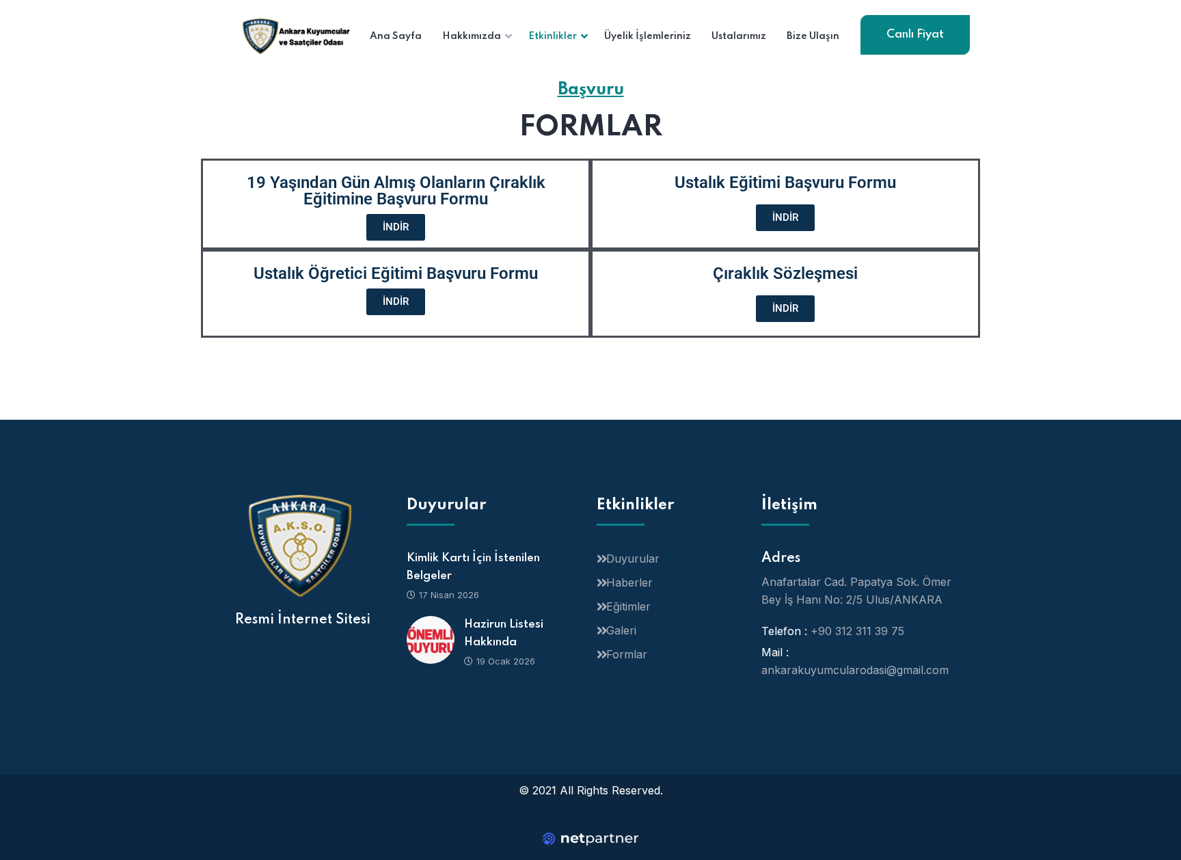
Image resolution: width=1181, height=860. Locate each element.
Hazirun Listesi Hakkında (503, 633)
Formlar (626, 654)
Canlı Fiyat (915, 34)
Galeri (621, 630)
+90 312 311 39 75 (857, 631)
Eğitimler (628, 606)
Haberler (629, 582)
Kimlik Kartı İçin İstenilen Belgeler (473, 567)
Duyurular (633, 558)
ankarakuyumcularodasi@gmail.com (855, 670)
